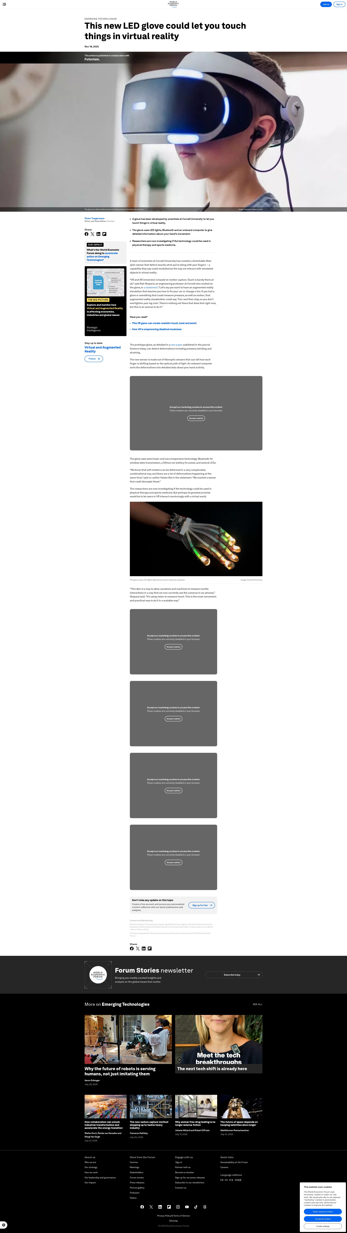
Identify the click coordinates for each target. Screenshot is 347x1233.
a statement (151, 287)
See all (257, 1004)
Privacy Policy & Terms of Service (173, 1215)
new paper (177, 344)
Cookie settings (323, 1226)
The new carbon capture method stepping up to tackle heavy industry (149, 1125)
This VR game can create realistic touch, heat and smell (164, 323)
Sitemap (173, 1220)
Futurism (92, 59)
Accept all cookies (323, 1219)
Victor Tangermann (95, 218)
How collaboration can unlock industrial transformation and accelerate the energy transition (104, 1125)
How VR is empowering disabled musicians (156, 329)
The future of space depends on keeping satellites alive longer (239, 1123)
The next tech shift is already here (212, 1068)
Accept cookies (196, 418)
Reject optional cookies (323, 1212)
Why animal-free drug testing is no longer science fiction (195, 1123)
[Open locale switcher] (3, 1225)
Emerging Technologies (101, 19)
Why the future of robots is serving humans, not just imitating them (120, 1071)
